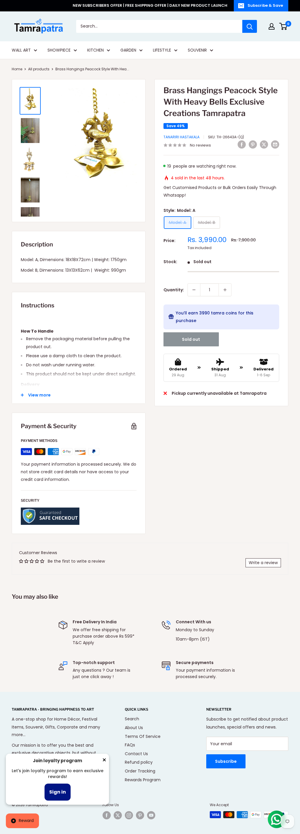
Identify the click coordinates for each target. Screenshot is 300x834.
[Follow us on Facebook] (107, 815)
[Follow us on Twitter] (118, 815)
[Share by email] (275, 144)
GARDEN (128, 50)
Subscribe (226, 761)
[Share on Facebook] (242, 144)
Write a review (263, 563)
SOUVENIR (197, 50)
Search (132, 719)
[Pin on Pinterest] (253, 144)
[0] (283, 26)
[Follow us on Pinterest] (140, 815)
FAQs (130, 745)
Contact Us (136, 754)
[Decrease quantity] (194, 290)
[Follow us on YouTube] (151, 815)
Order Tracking (140, 771)
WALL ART (21, 50)
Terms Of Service (143, 736)
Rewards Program (143, 780)
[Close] (104, 761)
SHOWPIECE (59, 50)
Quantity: (173, 290)
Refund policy (139, 762)
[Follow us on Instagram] (129, 815)
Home (17, 69)
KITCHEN (95, 50)
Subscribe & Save (265, 5)
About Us (134, 728)
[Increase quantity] (225, 290)
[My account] (272, 26)
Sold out (191, 339)
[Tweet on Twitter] (264, 144)
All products (39, 69)
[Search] (249, 26)
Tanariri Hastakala (181, 137)
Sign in (57, 792)
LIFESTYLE (162, 50)
